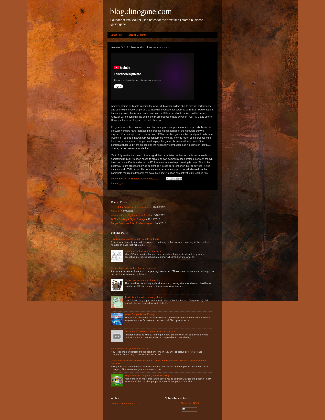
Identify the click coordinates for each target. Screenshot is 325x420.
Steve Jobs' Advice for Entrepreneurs (130, 207)
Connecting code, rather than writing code (133, 268)
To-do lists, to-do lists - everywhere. (144, 297)
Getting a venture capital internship (143, 251)
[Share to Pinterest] (180, 178)
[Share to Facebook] (177, 178)
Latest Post (116, 34)
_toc (122, 183)
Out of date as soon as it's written (142, 280)
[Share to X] (174, 178)
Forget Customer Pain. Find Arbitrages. (132, 223)
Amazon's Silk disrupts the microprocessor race (150, 331)
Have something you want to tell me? (130, 348)
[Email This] (167, 178)
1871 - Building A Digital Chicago (128, 219)
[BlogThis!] (171, 178)
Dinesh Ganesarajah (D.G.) (125, 403)
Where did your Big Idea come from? (130, 215)
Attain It (115, 211)
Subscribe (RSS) (189, 403)
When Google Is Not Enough (140, 314)
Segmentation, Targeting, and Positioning (147, 375)
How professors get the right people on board (135, 239)
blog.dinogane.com (141, 10)
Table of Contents (136, 34)
